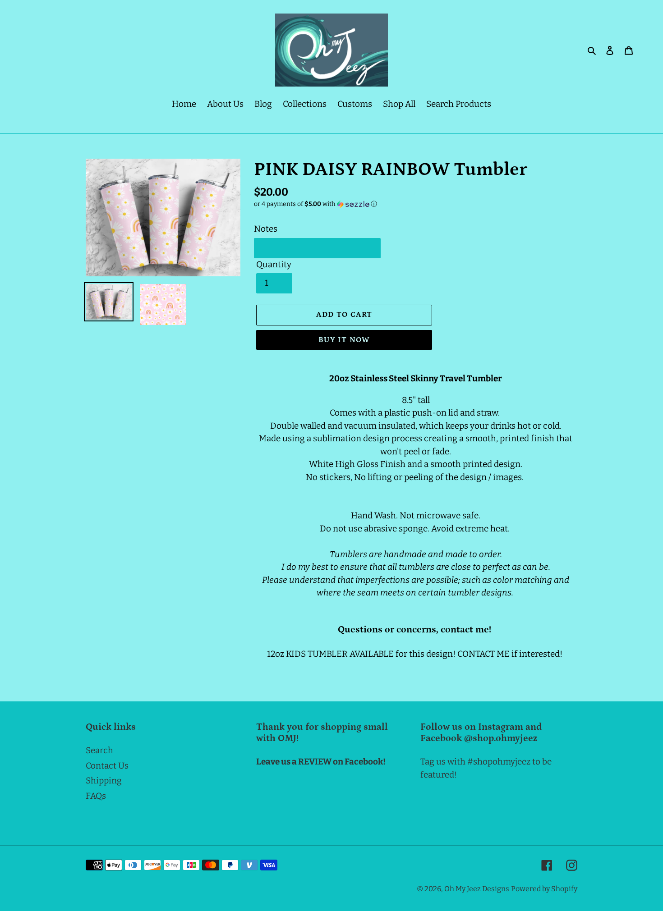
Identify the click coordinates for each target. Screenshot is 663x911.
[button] (315, 204)
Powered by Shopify (544, 888)
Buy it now (344, 339)
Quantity (273, 264)
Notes (265, 229)
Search (99, 750)
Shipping (104, 780)
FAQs (96, 796)
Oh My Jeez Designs (476, 888)
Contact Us (107, 765)
